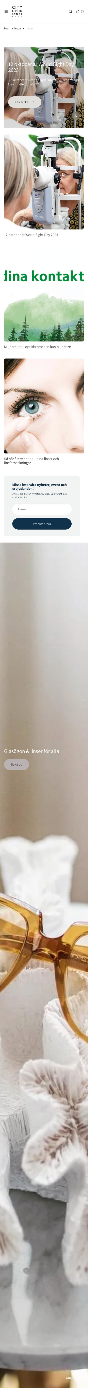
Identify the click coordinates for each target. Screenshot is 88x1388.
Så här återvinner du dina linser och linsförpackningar (31, 461)
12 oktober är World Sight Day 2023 (41, 66)
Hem (7, 28)
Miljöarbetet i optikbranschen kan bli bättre (37, 347)
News (18, 28)
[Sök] (70, 11)
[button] (6, 11)
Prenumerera (42, 524)
